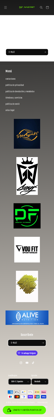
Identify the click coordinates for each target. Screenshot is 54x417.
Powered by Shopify (28, 403)
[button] (5, 7)
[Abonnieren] (45, 52)
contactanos (11, 79)
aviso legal (10, 110)
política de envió (12, 104)
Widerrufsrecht (43, 403)
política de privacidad (15, 85)
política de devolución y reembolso (20, 91)
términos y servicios (14, 98)
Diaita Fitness (16, 403)
